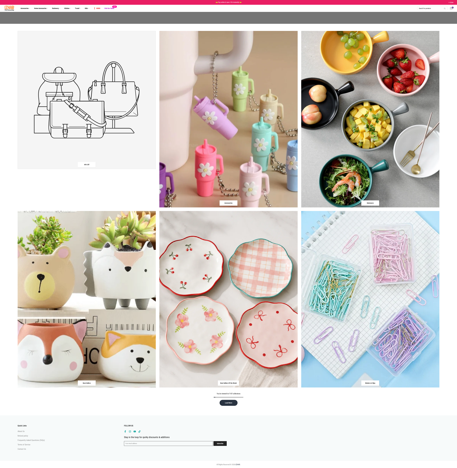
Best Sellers (87, 383)
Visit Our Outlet (110, 8)
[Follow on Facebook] (125, 431)
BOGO (98, 8)
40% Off (86, 165)
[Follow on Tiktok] (139, 431)
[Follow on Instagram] (130, 431)
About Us (21, 431)
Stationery (55, 8)
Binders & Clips (370, 383)
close (6, 2)
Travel (77, 8)
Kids (86, 8)
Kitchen (66, 8)
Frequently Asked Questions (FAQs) (31, 440)
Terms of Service (24, 444)
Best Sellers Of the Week (228, 383)
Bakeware (370, 203)
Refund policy (23, 436)
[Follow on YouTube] (135, 431)
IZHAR (238, 464)
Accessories (25, 8)
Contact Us (22, 449)
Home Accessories (40, 8)
